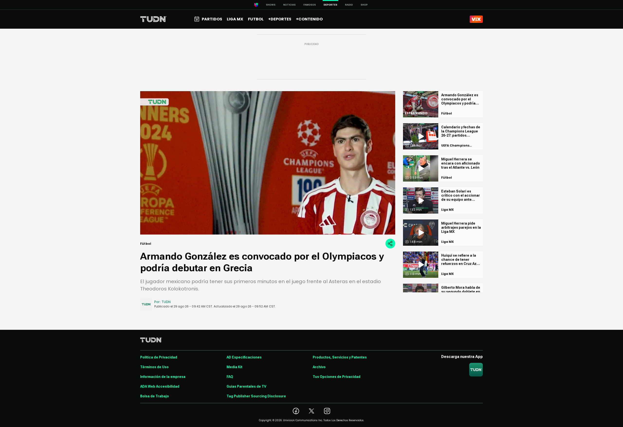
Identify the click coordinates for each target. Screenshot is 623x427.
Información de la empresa (162, 377)
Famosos (309, 4)
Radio (349, 4)
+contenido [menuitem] (309, 19)
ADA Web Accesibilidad (159, 386)
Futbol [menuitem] (256, 19)
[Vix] (476, 19)
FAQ (230, 377)
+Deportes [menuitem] (279, 19)
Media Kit (234, 367)
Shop (364, 4)
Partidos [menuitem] (212, 19)
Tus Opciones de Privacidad (336, 377)
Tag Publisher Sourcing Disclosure (256, 396)
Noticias (289, 4)
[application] (267, 163)
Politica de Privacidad (158, 357)
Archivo (319, 367)
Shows (270, 4)
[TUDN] (153, 19)
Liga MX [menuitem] (235, 19)
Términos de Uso (154, 367)
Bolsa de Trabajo (154, 396)
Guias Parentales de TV (246, 386)
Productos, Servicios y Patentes (340, 357)
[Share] (390, 243)
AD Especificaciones (244, 357)
